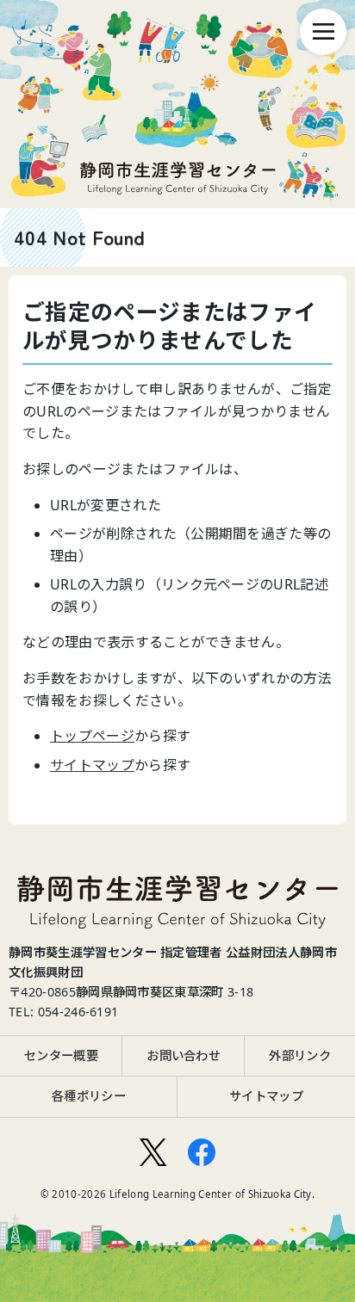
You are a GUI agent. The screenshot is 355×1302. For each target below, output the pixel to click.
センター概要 (61, 1055)
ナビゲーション (323, 32)
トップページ (92, 735)
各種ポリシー (89, 1096)
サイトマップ (92, 765)
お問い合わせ (183, 1055)
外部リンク (300, 1055)
